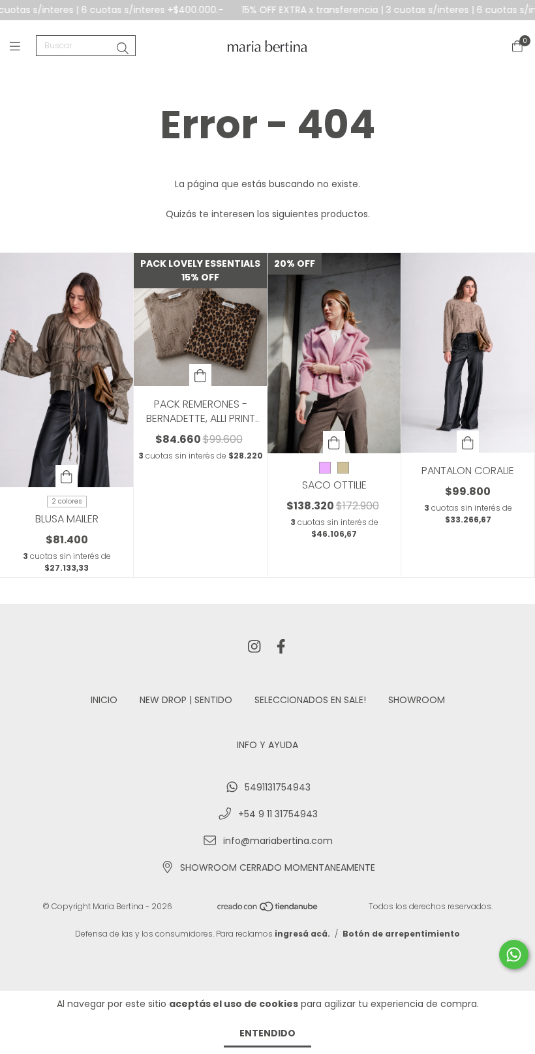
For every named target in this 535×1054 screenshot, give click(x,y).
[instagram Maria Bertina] (254, 647)
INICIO (104, 699)
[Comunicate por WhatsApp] (513, 954)
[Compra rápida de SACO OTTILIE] (334, 442)
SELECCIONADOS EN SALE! (310, 699)
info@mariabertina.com (278, 840)
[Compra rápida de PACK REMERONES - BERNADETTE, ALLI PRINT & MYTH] (200, 375)
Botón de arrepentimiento (401, 933)
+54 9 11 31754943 (278, 814)
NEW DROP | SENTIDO (186, 699)
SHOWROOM (416, 699)
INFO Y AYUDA (267, 744)
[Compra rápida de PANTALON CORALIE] (468, 441)
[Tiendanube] (268, 908)
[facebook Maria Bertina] (281, 647)
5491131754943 (278, 787)
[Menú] (23, 46)
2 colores (67, 501)
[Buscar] (122, 48)
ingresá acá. (302, 933)
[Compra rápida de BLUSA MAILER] (66, 476)
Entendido (267, 1033)
